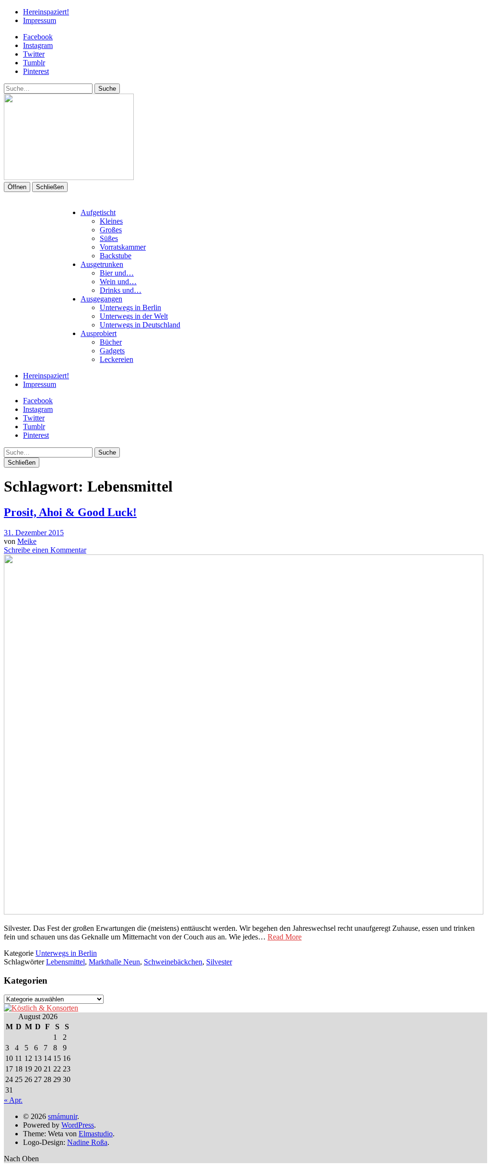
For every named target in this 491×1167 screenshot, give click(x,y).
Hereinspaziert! (46, 12)
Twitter (34, 54)
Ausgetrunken (102, 264)
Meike (26, 541)
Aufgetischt (98, 212)
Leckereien (116, 359)
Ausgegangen (101, 299)
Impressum (39, 20)
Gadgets (112, 351)
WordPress (77, 1125)
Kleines (111, 221)
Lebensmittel (65, 962)
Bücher (111, 342)
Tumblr (34, 63)
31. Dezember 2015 (34, 533)
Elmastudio (96, 1134)
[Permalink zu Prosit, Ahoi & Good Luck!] (243, 912)
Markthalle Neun (114, 962)
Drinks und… (120, 290)
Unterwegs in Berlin (130, 307)
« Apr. (13, 1100)
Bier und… (117, 273)
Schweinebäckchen (173, 962)
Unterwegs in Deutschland (140, 325)
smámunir (62, 1116)
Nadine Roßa (87, 1142)
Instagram (38, 45)
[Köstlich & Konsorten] (41, 1008)
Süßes (109, 238)
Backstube (115, 256)
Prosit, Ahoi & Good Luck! (70, 512)
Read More (285, 937)
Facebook (38, 37)
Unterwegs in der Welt (134, 316)
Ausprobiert (99, 333)
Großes (111, 230)
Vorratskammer (123, 247)
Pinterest (36, 71)
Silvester (219, 962)
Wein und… (118, 281)
